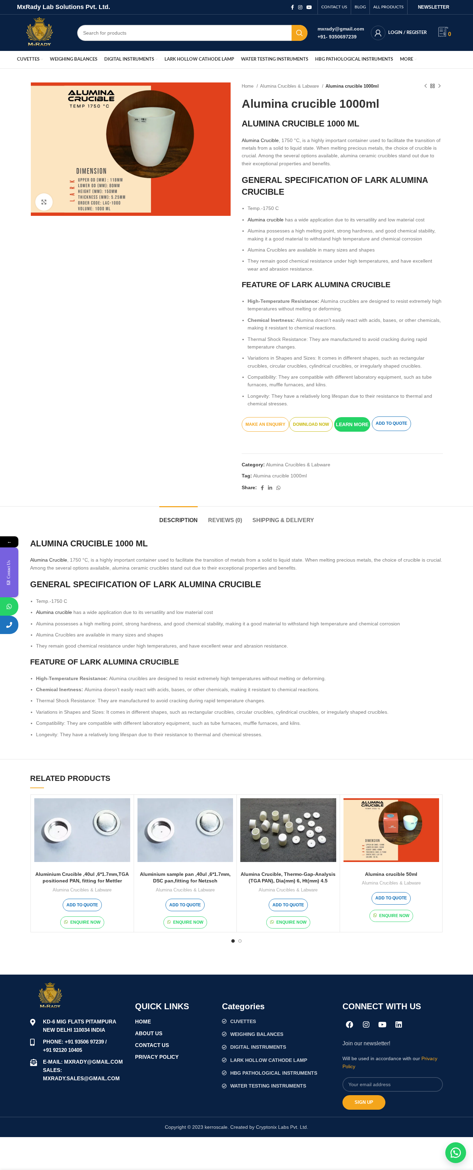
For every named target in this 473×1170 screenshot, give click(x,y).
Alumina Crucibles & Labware (290, 86)
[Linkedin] (398, 1025)
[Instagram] (366, 1025)
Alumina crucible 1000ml (280, 475)
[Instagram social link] (300, 7)
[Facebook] (349, 1025)
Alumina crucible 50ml (391, 874)
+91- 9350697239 (337, 36)
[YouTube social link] (309, 7)
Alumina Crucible (260, 140)
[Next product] (439, 86)
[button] (353, 424)
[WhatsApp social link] (278, 487)
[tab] (178, 516)
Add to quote (391, 423)
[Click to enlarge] (44, 202)
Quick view (125, 809)
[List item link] (279, 1021)
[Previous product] (425, 86)
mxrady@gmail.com (341, 29)
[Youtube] (382, 1025)
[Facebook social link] (292, 7)
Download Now (311, 424)
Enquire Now (85, 922)
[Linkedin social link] (270, 487)
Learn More (352, 424)
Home (248, 86)
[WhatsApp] (9, 606)
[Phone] (9, 625)
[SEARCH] (299, 33)
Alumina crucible (266, 219)
